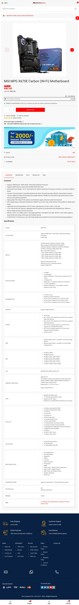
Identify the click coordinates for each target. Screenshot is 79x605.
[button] (72, 50)
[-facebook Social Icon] (45, 587)
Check (72, 99)
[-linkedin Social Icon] (42, 587)
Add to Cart (30, 110)
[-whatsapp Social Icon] (53, 587)
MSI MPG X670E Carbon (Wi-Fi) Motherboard (20, 15)
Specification (19, 175)
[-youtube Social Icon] (50, 587)
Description (9, 175)
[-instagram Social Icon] (47, 587)
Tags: (44, 175)
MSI (74, 152)
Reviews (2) (36, 175)
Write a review (17, 118)
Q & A (27, 175)
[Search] (75, 9)
